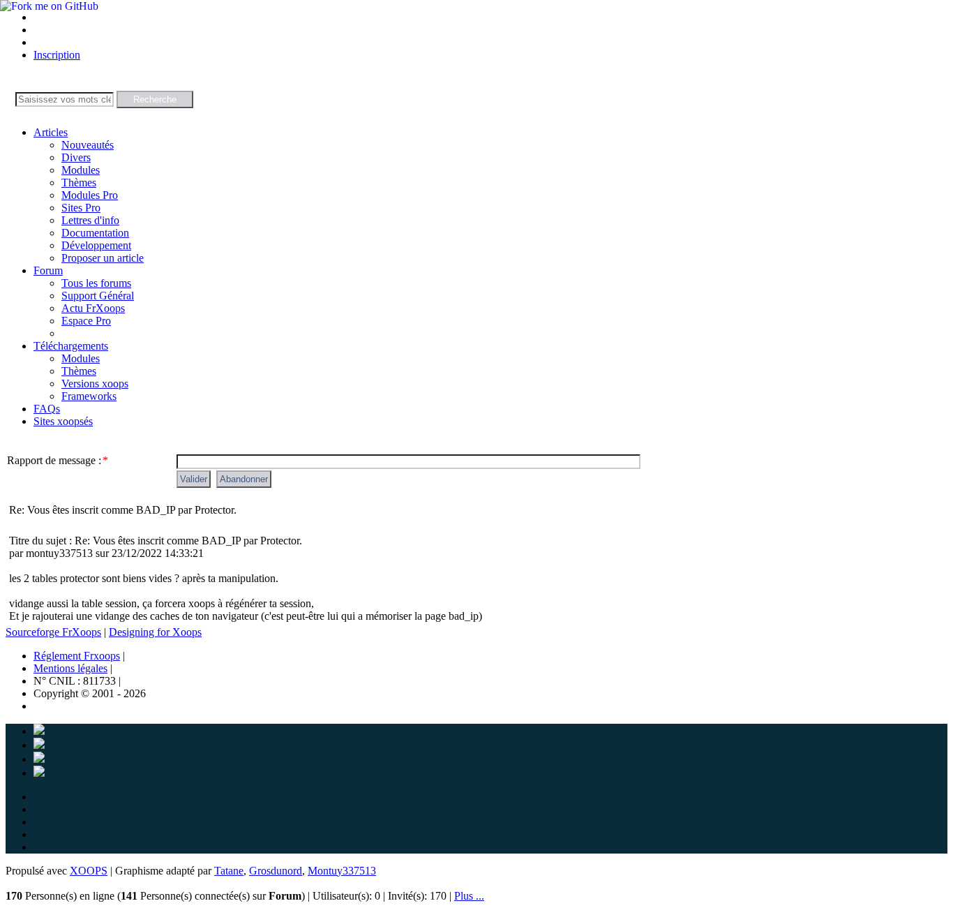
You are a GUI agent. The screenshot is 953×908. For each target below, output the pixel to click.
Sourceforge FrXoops (53, 632)
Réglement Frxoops (76, 656)
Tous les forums (96, 283)
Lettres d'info (90, 220)
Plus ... (469, 896)
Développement (96, 245)
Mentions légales (70, 668)
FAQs (46, 409)
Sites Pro (80, 208)
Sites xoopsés (63, 421)
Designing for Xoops (155, 632)
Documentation (95, 233)
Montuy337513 (342, 871)
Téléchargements (70, 346)
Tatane (228, 871)
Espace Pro (86, 321)
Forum (48, 270)
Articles (50, 132)
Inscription (56, 55)
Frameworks (89, 396)
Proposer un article (102, 258)
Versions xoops (94, 383)
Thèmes (78, 182)
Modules (80, 170)
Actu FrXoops (93, 308)
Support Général (97, 296)
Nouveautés (87, 145)
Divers (76, 157)
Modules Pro (89, 195)
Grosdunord (275, 871)
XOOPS (88, 871)
